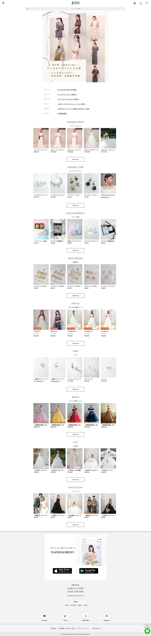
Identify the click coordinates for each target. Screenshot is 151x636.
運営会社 (53, 628)
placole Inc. (73, 634)
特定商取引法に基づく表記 (67, 628)
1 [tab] (71, 85)
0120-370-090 (75, 591)
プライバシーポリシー (83, 628)
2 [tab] (73, 85)
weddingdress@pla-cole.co (75, 595)
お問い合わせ (96, 628)
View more (75, 159)
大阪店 (86, 605)
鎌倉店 (80, 605)
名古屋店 (73, 605)
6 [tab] (79, 85)
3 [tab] (74, 85)
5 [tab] (77, 85)
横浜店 (67, 605)
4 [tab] (76, 85)
